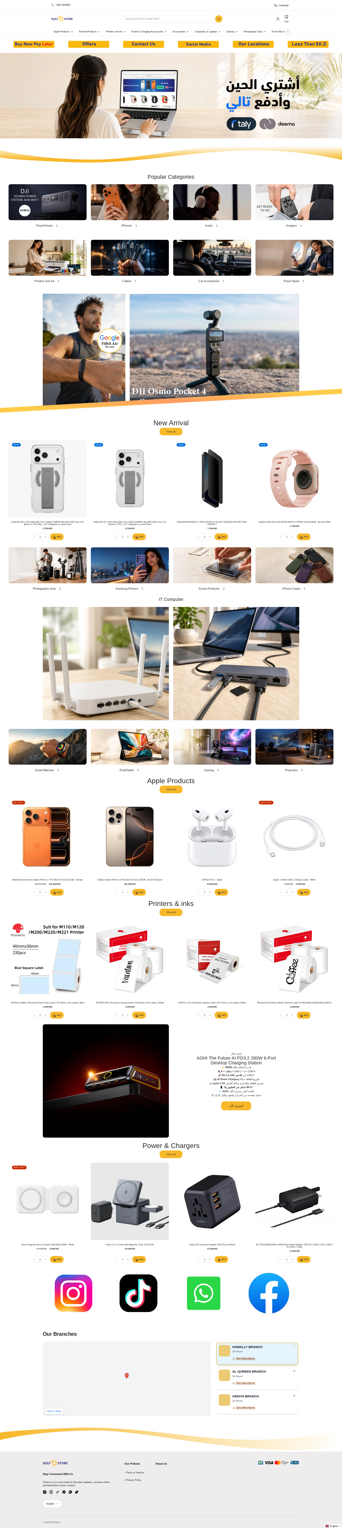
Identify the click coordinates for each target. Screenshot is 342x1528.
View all (170, 431)
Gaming (230, 31)
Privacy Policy (133, 1480)
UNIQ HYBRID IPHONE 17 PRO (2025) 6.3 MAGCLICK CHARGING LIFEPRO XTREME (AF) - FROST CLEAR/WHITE (294, 523)
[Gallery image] (34, 44)
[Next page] (288, 32)
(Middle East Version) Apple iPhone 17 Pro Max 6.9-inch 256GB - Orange (130, 880)
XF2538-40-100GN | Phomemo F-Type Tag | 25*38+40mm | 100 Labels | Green (130, 1003)
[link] (278, 19)
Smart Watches (280, 31)
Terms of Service (135, 1472)
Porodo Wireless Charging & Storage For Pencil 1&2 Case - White (294, 1244)
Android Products (88, 31)
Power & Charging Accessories (147, 31)
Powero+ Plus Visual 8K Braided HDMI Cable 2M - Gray (130, 1244)
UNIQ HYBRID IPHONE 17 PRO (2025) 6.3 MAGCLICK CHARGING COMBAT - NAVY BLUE (48, 523)
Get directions (245, 1358)
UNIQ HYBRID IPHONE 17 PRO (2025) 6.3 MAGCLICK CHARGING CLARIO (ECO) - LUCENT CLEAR (212, 523)
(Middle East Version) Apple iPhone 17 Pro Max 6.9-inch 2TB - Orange (212, 880)
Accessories (179, 31)
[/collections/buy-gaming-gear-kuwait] (171, 95)
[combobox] (173, 19)
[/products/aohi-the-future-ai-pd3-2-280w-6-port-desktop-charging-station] (106, 1081)
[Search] (218, 18)
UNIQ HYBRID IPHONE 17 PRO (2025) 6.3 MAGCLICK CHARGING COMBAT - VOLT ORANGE (130, 523)
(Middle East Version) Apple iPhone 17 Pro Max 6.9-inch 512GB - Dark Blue (294, 880)
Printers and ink (114, 31)
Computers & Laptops (206, 31)
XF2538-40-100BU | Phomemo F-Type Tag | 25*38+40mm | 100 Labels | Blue (47, 1003)
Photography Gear (253, 31)
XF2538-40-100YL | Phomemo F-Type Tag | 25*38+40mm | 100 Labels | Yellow (294, 1003)
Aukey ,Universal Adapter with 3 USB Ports (212, 1244)
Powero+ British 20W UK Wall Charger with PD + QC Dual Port (47, 1244)
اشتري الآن (236, 1106)
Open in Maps (54, 1411)
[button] (286, 19)
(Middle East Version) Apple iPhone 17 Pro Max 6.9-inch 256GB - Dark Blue (47, 880)
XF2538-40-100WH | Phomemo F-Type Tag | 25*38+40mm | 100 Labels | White (212, 1003)
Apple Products (62, 31)
